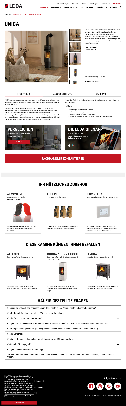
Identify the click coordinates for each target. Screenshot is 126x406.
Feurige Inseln (36, 15)
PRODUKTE (8, 15)
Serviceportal (106, 4)
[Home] (13, 6)
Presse (84, 4)
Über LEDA (75, 4)
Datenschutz (39, 381)
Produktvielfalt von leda (22, 15)
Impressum (38, 387)
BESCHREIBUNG (23, 94)
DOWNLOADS (101, 94)
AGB (35, 393)
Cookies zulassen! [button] (19, 403)
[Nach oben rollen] (122, 402)
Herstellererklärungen (62, 4)
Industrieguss (94, 4)
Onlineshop (117, 4)
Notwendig (10, 396)
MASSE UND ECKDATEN (62, 94)
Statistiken (29, 396)
